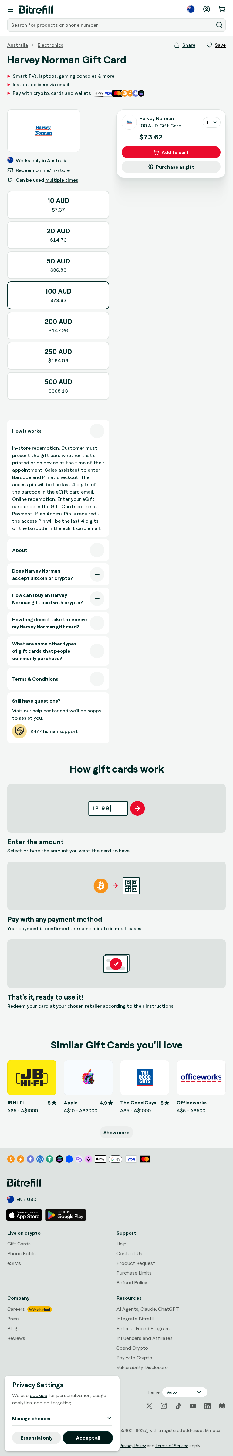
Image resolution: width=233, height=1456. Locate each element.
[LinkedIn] (207, 1406)
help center (45, 710)
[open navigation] (11, 10)
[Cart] (222, 9)
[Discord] (222, 1406)
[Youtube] (193, 1406)
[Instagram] (163, 1406)
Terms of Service (171, 1445)
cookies (38, 1395)
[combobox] (111, 25)
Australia (17, 45)
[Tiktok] (178, 1406)
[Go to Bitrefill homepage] (36, 9)
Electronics (50, 45)
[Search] (219, 25)
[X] (149, 1406)
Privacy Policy (133, 1445)
